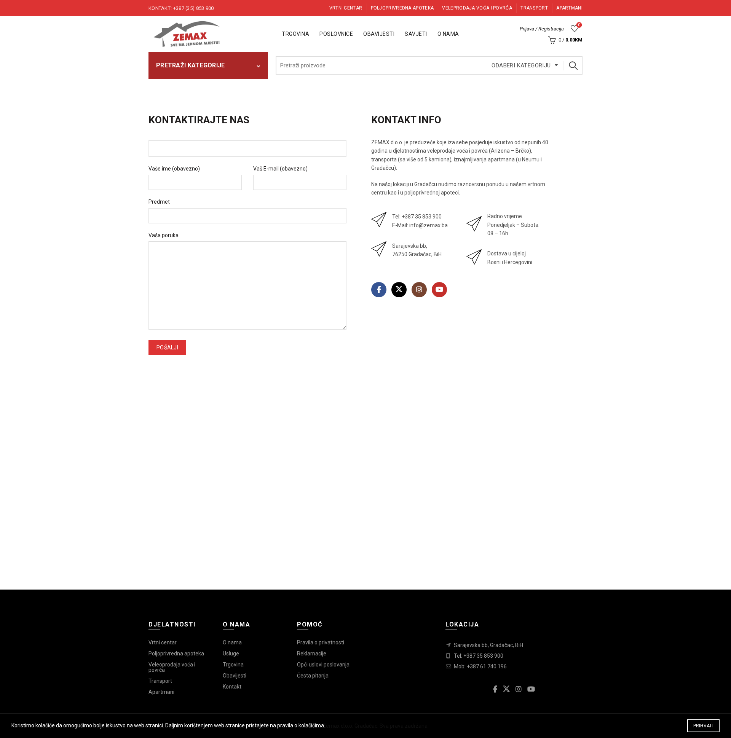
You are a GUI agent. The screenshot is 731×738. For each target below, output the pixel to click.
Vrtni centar (345, 8)
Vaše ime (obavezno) (174, 169)
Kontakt (232, 687)
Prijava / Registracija (542, 29)
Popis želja (579, 25)
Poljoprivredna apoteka (402, 8)
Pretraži (573, 65)
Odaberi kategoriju (521, 65)
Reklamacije (311, 653)
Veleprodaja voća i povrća (477, 8)
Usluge (231, 653)
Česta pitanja (313, 676)
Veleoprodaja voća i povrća (171, 667)
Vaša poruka (163, 235)
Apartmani (569, 8)
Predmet (159, 202)
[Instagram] (419, 289)
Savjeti (416, 34)
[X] (399, 289)
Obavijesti (378, 34)
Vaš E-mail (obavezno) (280, 169)
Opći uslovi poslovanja (323, 664)
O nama (448, 34)
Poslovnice (336, 34)
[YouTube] (439, 289)
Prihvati (703, 725)
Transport (534, 8)
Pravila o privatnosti (320, 642)
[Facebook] (378, 289)
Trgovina (295, 34)
